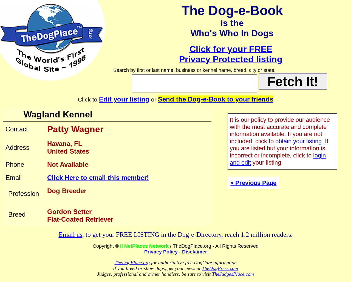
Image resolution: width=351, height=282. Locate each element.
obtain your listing (298, 141)
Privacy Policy (161, 252)
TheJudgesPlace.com (233, 274)
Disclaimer (194, 252)
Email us (70, 234)
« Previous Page (253, 182)
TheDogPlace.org (132, 262)
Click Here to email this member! (98, 177)
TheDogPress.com (220, 268)
